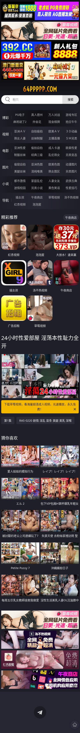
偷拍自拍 (37, 148)
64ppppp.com (40, 89)
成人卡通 (54, 148)
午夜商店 (37, 197)
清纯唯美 (37, 171)
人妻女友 (54, 181)
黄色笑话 (54, 188)
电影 (5, 150)
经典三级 (37, 155)
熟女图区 (54, 171)
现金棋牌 (54, 122)
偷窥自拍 (20, 164)
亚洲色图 (37, 164)
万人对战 (54, 115)
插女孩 (20, 197)
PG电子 (20, 115)
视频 (5, 134)
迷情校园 (20, 188)
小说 (5, 183)
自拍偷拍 (37, 131)
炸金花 (37, 122)
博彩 (5, 117)
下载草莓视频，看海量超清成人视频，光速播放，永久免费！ (40, 406)
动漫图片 (71, 164)
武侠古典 (71, 181)
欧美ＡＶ (54, 131)
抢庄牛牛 (71, 122)
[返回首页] (75, 725)
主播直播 (54, 138)
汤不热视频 (71, 197)
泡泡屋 (37, 204)
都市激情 (20, 181)
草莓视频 (54, 197)
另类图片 (71, 171)
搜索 (70, 99)
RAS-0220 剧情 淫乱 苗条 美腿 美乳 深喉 (45, 420)
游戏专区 (71, 115)
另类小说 (37, 188)
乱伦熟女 (54, 155)
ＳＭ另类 (71, 138)
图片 (5, 167)
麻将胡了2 (19, 122)
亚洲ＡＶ (20, 131)
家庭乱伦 (37, 181)
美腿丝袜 (20, 171)
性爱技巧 (71, 188)
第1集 (7, 420)
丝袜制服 (37, 138)
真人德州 (37, 115)
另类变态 (71, 155)
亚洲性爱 (20, 148)
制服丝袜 (20, 155)
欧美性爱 (71, 148)
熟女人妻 (20, 138)
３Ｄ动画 (71, 131)
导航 (5, 200)
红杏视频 (20, 204)
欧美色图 (54, 164)
